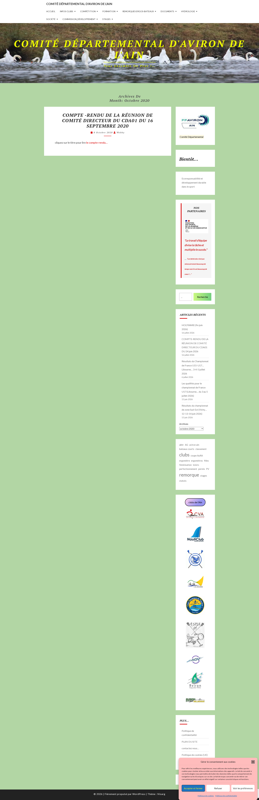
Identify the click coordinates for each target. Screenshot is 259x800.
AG (186, 444)
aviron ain (194, 444)
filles (206, 460)
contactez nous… (190, 748)
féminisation (185, 464)
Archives (183, 423)
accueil (50, 11)
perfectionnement (188, 469)
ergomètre (184, 460)
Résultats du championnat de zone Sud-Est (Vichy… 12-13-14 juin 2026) (195, 409)
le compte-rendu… (97, 142)
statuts (182, 480)
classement (201, 449)
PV (207, 469)
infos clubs (66, 11)
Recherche (202, 296)
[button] (253, 761)
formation (109, 11)
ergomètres (197, 460)
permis (201, 469)
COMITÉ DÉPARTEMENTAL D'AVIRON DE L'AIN (79, 4)
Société (50, 19)
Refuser (218, 788)
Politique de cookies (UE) (195, 754)
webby (121, 132)
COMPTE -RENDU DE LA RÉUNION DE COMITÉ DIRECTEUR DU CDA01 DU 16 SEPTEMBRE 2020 (107, 120)
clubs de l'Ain (195, 502)
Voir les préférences (243, 788)
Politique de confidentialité (226, 796)
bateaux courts (186, 449)
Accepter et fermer (193, 788)
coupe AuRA (197, 455)
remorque (189, 474)
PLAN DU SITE (189, 741)
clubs (184, 454)
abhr (181, 444)
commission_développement (79, 19)
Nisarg (161, 794)
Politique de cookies (206, 796)
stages (106, 19)
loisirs (196, 464)
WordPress (138, 794)
